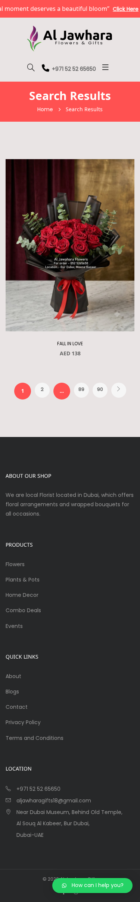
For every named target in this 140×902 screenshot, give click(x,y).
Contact (17, 707)
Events (14, 626)
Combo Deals (23, 610)
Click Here (120, 9)
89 (81, 389)
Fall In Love (70, 343)
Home (45, 109)
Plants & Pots (23, 579)
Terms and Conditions (34, 738)
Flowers (15, 564)
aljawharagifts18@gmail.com (53, 800)
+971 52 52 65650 (74, 69)
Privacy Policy (23, 722)
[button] (92, 885)
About (13, 676)
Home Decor (22, 595)
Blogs (12, 691)
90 (100, 389)
